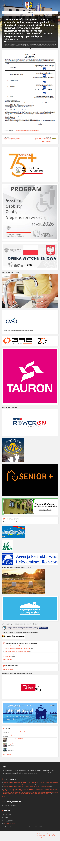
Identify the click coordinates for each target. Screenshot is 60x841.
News (9, 43)
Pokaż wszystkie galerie (8, 669)
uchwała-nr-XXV (8, 656)
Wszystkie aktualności (34, 130)
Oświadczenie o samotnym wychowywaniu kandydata (17, 646)
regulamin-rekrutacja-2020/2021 (12, 654)
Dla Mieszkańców (24, 130)
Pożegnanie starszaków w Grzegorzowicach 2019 (19, 744)
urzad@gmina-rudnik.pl (9, 823)
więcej (3, 796)
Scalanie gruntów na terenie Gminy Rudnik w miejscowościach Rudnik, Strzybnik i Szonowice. (43, 140)
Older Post (48, 137)
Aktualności (17, 130)
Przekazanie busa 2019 (13, 749)
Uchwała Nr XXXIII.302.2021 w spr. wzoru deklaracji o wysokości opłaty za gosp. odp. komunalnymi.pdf (26, 786)
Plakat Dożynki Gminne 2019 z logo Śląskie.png (14, 731)
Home (5, 43)
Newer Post (6, 137)
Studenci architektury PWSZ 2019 (15, 738)
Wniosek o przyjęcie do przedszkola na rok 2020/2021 (17, 648)
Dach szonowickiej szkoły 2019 (10, 735)
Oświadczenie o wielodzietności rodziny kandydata (17, 651)
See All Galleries (7, 754)
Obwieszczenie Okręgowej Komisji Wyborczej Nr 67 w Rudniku (12, 139)
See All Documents (7, 659)
